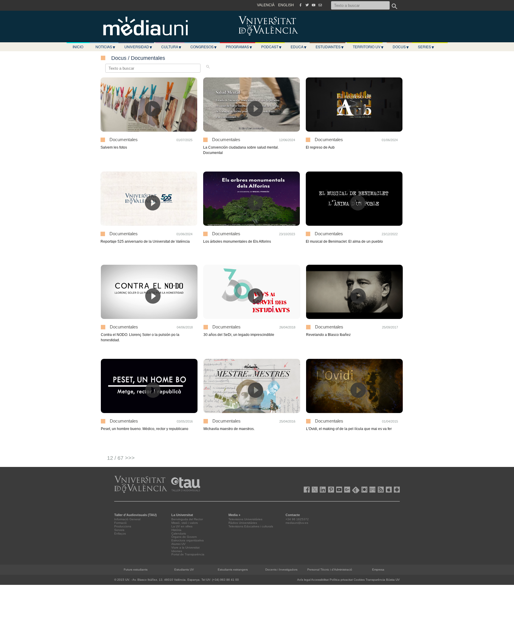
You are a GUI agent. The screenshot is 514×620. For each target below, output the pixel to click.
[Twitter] (307, 5)
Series (426, 46)
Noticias (105, 46)
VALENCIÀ (266, 5)
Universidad (138, 46)
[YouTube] (313, 5)
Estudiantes (330, 46)
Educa (298, 46)
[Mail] (320, 5)
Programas (239, 46)
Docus (401, 46)
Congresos (203, 46)
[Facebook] (300, 5)
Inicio (78, 46)
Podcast (271, 46)
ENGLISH (286, 5)
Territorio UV (368, 46)
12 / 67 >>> (121, 458)
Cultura (171, 46)
